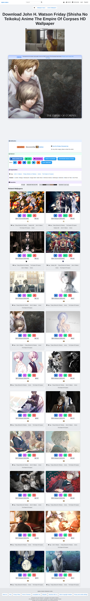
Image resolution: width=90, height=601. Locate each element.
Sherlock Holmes (47, 177)
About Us (5, 594)
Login (81, 2)
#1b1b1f (55, 184)
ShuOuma (67, 261)
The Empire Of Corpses (25, 227)
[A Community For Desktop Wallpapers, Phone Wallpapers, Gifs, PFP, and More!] (34, 7)
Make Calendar (50, 158)
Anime (39, 174)
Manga (21, 177)
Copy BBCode (47, 162)
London (16, 177)
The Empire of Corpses (48, 174)
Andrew (41, 147)
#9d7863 (52, 184)
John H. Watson (18, 174)
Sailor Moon (39, 177)
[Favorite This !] (24, 255)
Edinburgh (55, 177)
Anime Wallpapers (51, 7)
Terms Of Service (26, 594)
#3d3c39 (44, 184)
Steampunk (26, 177)
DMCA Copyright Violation (65, 594)
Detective (61, 177)
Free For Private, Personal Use (60, 146)
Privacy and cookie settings (80, 594)
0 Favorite (38, 158)
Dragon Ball (32, 177)
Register (86, 2)
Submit (69, 2)
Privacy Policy (16, 594)
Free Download (17, 158)
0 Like (28, 158)
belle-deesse (31, 261)
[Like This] (65, 295)
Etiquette (44, 594)
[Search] (42, 2)
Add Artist (20, 147)
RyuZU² (31, 221)
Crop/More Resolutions (66, 158)
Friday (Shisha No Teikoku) (21, 225)
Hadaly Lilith (31, 225)
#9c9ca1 (48, 184)
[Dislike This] (34, 255)
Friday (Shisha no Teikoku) (29, 174)
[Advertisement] (45, 128)
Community (76, 2)
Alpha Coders (4, 2)
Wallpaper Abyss (41, 7)
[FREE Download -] (19, 255)
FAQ (10, 594)
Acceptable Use (36, 594)
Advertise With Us (53, 594)
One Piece (75, 177)
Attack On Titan (68, 177)
